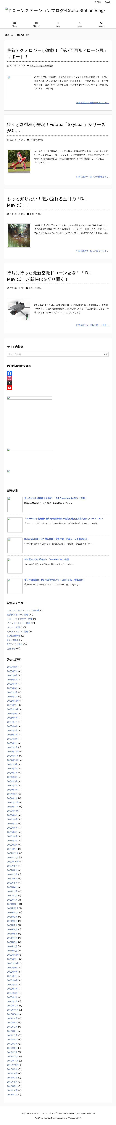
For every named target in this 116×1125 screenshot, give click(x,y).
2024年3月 (12, 789)
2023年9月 (12, 815)
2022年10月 (13, 861)
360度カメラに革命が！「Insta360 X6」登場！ (47, 559)
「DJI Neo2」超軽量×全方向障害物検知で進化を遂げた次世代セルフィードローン (63, 518)
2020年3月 (12, 993)
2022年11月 (12, 857)
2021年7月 (12, 925)
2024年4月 (12, 785)
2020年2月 (12, 997)
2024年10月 (13, 760)
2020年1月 (12, 1001)
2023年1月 (12, 849)
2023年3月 (12, 840)
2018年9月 (12, 1069)
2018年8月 (12, 1073)
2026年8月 (12, 667)
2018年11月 (12, 1060)
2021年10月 (13, 912)
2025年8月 (12, 717)
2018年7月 (12, 1077)
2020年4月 (12, 988)
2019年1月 (12, 1052)
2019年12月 (13, 1005)
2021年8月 (12, 921)
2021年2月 (12, 946)
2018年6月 (12, 1082)
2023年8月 (12, 819)
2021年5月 (12, 933)
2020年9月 (12, 967)
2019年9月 (12, 1018)
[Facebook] (58, 373)
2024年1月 (12, 798)
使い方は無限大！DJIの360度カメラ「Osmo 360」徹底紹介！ (54, 579)
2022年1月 (12, 899)
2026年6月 (12, 675)
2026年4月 (12, 684)
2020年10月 (13, 963)
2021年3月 (12, 942)
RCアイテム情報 (15, 644)
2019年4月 (12, 1039)
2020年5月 (12, 984)
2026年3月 (12, 688)
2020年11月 (13, 959)
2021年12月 (12, 904)
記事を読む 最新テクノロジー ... (92, 102)
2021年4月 (12, 938)
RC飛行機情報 (36, 139)
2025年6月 (12, 726)
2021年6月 (12, 929)
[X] (58, 382)
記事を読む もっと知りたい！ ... (92, 251)
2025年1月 (12, 747)
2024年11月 (13, 755)
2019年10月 (13, 1014)
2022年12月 (13, 853)
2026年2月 (12, 692)
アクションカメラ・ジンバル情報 (23, 610)
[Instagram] (58, 378)
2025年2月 (12, 743)
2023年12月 (13, 802)
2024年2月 (12, 794)
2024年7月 (12, 772)
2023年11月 (13, 806)
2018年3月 (12, 1094)
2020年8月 (12, 971)
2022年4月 (12, 887)
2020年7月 (12, 976)
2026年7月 (12, 671)
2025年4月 (12, 734)
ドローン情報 (36, 214)
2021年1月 (12, 950)
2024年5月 (12, 781)
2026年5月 (12, 679)
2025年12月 (13, 700)
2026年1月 (12, 696)
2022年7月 (12, 874)
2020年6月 (12, 980)
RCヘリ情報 (12, 640)
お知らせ (11, 648)
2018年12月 (13, 1056)
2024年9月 (12, 764)
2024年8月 (12, 768)
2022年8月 (12, 870)
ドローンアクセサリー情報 (19, 618)
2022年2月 (12, 895)
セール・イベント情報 (17, 631)
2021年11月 (12, 908)
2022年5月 (12, 883)
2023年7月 (12, 823)
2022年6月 (12, 878)
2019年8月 (12, 1022)
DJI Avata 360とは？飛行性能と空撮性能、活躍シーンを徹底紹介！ (56, 539)
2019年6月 (12, 1031)
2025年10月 (13, 709)
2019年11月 (12, 1010)
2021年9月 (12, 916)
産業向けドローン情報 (17, 614)
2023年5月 (12, 832)
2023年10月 (13, 811)
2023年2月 (12, 844)
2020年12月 (13, 955)
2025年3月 (12, 739)
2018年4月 (12, 1090)
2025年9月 (12, 713)
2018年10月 (13, 1065)
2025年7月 (12, 722)
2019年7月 (12, 1026)
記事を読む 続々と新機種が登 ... (92, 176)
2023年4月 (12, 836)
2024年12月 (13, 751)
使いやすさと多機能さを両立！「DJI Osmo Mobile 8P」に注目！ (55, 498)
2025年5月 (12, 730)
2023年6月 (12, 827)
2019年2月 (12, 1048)
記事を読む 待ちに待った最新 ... (92, 325)
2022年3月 (12, 891)
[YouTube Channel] (58, 387)
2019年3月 (12, 1043)
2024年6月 (12, 777)
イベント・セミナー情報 (41, 65)
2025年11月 (13, 705)
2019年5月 (12, 1035)
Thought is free (74, 1118)
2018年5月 (12, 1086)
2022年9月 (12, 866)
